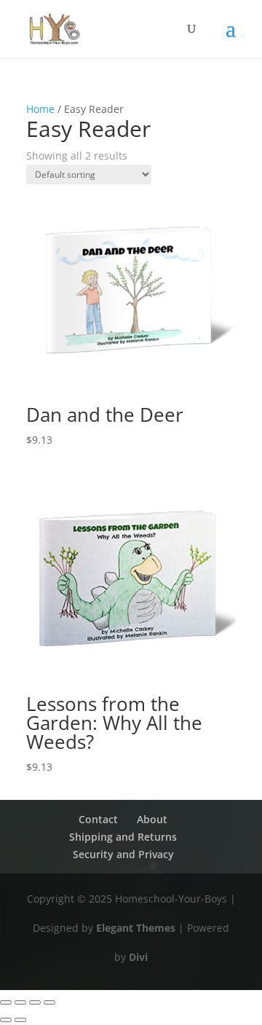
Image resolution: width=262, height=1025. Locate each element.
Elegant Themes (135, 928)
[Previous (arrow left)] (6, 1020)
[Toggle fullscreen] (20, 1002)
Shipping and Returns (123, 837)
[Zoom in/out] (6, 1002)
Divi (138, 957)
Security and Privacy (123, 854)
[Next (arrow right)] (20, 1020)
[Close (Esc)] (49, 1002)
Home (40, 109)
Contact (98, 819)
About (152, 819)
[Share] (35, 1002)
